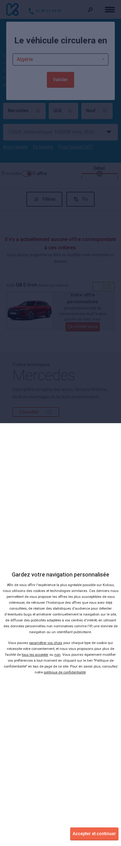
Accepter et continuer (94, 833)
